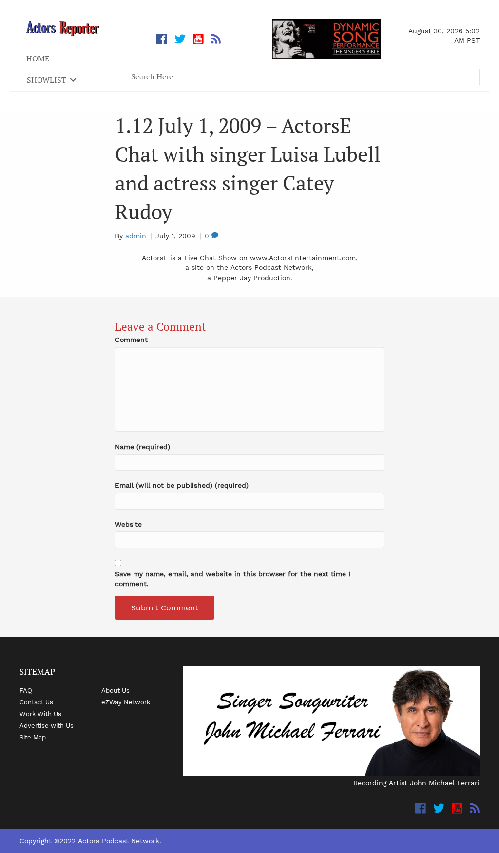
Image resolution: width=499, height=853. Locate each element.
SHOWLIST (46, 80)
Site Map (32, 737)
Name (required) (142, 447)
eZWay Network (125, 702)
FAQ (25, 690)
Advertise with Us (46, 725)
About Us (115, 690)
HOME (37, 58)
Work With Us (40, 713)
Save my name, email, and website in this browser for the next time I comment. (232, 579)
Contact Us (36, 702)
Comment (131, 339)
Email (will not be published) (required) (182, 485)
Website (128, 524)
